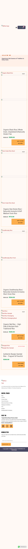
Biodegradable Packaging (6, 410)
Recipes (3, 408)
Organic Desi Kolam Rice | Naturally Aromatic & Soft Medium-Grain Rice (12, 211)
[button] (16, 27)
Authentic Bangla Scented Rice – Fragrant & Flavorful (13, 355)
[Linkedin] (11, 426)
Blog (2, 395)
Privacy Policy (4, 399)
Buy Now (20, 143)
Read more (21, 363)
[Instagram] (7, 426)
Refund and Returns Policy (6, 403)
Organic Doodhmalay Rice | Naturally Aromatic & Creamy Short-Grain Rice (13, 292)
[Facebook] (3, 426)
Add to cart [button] (20, 141)
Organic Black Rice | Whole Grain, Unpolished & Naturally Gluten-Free (14, 132)
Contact (3, 397)
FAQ (2, 406)
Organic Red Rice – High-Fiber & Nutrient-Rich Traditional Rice (12, 326)
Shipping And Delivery (5, 404)
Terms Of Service (4, 401)
